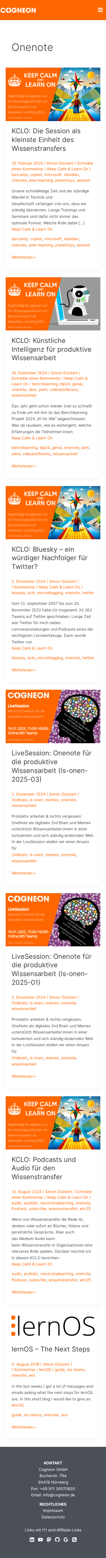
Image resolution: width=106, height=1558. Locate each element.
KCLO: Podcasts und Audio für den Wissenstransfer (44, 1168)
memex (52, 800)
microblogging (50, 592)
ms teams (76, 1369)
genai (77, 384)
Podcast (19, 1208)
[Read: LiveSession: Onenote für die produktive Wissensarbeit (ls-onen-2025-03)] (53, 716)
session (83, 180)
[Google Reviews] (65, 1539)
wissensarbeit (24, 395)
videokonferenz (64, 389)
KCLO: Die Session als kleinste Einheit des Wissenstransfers (46, 139)
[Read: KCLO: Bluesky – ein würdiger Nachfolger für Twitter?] (53, 512)
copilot (36, 174)
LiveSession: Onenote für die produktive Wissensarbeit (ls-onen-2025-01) (52, 969)
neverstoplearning (56, 1203)
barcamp (20, 174)
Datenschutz (53, 1517)
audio (16, 1203)
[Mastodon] (48, 1539)
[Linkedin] (31, 1539)
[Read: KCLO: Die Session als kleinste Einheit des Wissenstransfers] (53, 94)
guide (60, 1369)
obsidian (71, 174)
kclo (31, 592)
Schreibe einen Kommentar (36, 378)
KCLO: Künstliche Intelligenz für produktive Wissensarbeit (52, 349)
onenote (19, 180)
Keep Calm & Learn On (67, 169)
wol (32, 1375)
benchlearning (45, 384)
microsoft (53, 174)
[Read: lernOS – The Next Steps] (53, 1325)
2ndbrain (19, 800)
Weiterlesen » (24, 258)
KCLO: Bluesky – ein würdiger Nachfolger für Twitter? (50, 558)
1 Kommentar (23, 587)
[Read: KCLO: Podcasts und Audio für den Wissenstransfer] (53, 1122)
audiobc (31, 1203)
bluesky (18, 592)
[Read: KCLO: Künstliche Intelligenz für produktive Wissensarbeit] (53, 303)
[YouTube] (40, 1539)
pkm (32, 389)
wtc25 (85, 1208)
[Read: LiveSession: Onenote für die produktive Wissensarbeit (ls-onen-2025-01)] (53, 919)
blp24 (65, 384)
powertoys (64, 180)
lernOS (45, 1369)
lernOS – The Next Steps (51, 1349)
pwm (43, 389)
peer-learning (41, 180)
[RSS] (74, 1539)
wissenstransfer (63, 1208)
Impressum (53, 1510)
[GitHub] (57, 1539)
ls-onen (36, 800)
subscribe (37, 1208)
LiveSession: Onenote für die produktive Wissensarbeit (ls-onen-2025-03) (52, 766)
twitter (88, 592)
